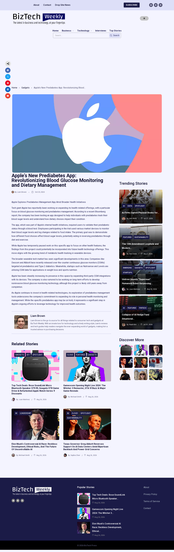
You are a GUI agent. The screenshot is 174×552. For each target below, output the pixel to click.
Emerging (127, 268)
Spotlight (38, 355)
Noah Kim (132, 325)
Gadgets (25, 87)
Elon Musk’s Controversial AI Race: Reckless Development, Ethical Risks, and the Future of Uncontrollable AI (34, 447)
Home (14, 87)
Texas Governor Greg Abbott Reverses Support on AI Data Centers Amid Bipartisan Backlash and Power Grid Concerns (85, 447)
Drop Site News (62, 5)
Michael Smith (76, 397)
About (36, 5)
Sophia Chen (75, 455)
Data (130, 206)
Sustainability (74, 418)
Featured (80, 355)
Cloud (70, 355)
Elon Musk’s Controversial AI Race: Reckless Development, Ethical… (107, 527)
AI (16, 413)
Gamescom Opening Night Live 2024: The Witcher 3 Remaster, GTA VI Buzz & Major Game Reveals (84, 388)
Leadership (25, 413)
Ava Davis (133, 254)
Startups (127, 273)
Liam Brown (22, 192)
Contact (47, 5)
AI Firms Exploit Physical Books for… (140, 212)
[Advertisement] (87, 61)
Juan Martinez (24, 399)
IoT (28, 355)
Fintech (142, 308)
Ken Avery (133, 218)
